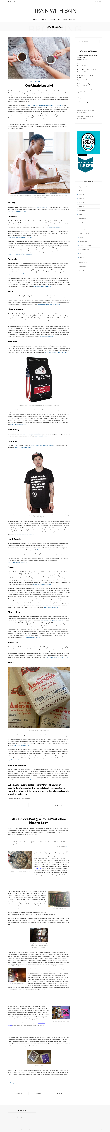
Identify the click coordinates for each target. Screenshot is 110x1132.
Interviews (81, 206)
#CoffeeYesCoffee (36, 81)
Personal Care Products (86, 245)
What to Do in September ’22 (84, 90)
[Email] (63, 805)
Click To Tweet (61, 846)
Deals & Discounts (69, 19)
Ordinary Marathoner (57, 620)
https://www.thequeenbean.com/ (32, 637)
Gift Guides (81, 194)
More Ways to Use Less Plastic (85, 96)
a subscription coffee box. (43, 207)
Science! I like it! (83, 262)
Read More (39, 805)
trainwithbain (19, 1093)
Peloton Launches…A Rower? (84, 64)
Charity (80, 191)
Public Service (82, 218)
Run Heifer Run (45, 620)
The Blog (43, 19)
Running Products (84, 249)
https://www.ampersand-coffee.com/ (18, 274)
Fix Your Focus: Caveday (83, 84)
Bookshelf (82, 230)
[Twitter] (59, 805)
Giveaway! (81, 198)
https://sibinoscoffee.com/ (36, 780)
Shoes (81, 253)
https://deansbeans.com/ (47, 336)
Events (81, 237)
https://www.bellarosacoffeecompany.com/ (20, 237)
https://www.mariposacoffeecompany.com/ (20, 254)
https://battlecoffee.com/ (31, 322)
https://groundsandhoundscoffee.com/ (57, 657)
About (35, 19)
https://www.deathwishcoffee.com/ (24, 534)
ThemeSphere (28, 1129)
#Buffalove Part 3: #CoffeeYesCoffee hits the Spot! (39, 821)
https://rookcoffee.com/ (40, 436)
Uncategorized (82, 266)
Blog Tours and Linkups (85, 187)
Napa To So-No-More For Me (85, 116)
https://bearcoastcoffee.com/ (54, 227)
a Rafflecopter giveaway (14, 1083)
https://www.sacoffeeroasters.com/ (18, 760)
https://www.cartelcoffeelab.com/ (17, 211)
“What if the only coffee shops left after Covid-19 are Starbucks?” (45, 105)
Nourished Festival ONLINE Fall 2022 (86, 70)
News (80, 214)
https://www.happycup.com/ (51, 607)
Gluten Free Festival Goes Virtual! (85, 110)
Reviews (81, 222)
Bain (19, 805)
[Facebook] (57, 805)
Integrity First (55, 19)
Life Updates (82, 210)
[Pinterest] (61, 805)
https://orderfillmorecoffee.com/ (42, 584)
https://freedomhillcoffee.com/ (18, 424)
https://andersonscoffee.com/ (21, 745)
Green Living (82, 202)
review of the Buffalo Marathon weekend (42, 445)
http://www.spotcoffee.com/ (22, 447)
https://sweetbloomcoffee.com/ (42, 286)
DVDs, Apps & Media (85, 234)
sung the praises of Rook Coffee (32, 434)
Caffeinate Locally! (39, 85)
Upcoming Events (83, 270)
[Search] (95, 1)
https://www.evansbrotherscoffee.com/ (49, 304)
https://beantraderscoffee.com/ (45, 550)
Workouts (82, 257)
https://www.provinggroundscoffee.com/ (56, 352)
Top (101, 1129)
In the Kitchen (83, 241)
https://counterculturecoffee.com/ (17, 562)
